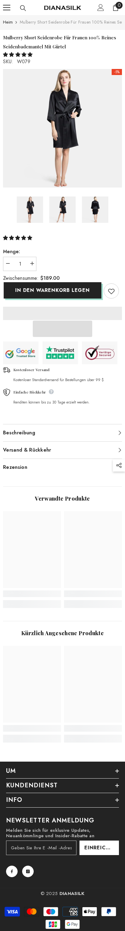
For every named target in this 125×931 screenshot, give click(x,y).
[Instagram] (28, 871)
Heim (8, 22)
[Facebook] (12, 871)
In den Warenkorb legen (52, 290)
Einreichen (100, 847)
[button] (18, 54)
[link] (32, 593)
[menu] (6, 7)
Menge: (11, 251)
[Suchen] (23, 8)
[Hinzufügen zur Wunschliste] (111, 291)
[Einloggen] (100, 7)
